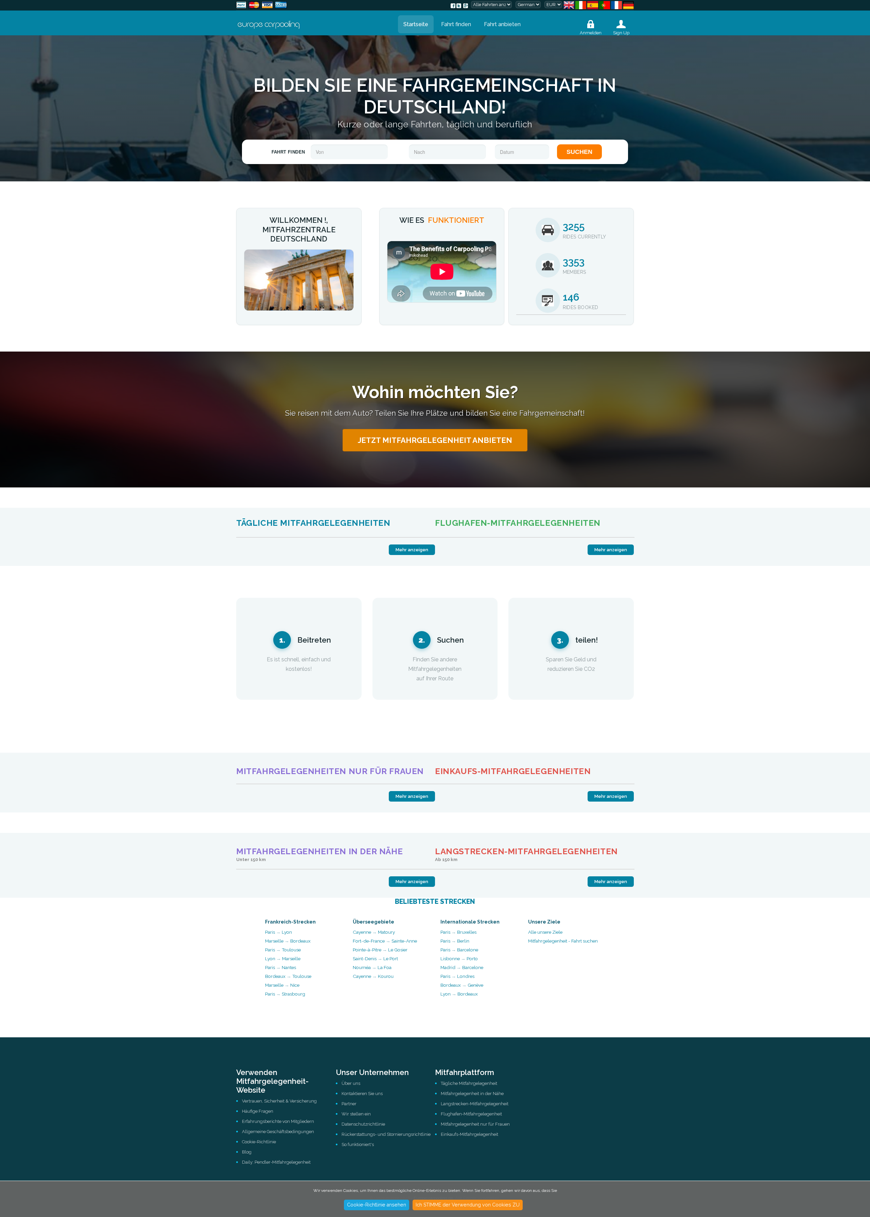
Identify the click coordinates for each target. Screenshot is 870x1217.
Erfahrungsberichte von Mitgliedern (278, 1121)
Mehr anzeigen (412, 549)
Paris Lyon (278, 932)
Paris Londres (457, 976)
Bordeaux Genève (461, 985)
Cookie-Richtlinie (259, 1141)
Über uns (351, 1083)
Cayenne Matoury (374, 932)
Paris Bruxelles (458, 932)
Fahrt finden (456, 24)
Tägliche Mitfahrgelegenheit (469, 1083)
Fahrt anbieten (502, 24)
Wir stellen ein (356, 1113)
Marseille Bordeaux (288, 941)
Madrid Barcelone (461, 967)
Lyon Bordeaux (459, 994)
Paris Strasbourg (285, 994)
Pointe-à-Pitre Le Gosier (380, 949)
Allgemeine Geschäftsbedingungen (278, 1131)
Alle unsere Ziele (545, 932)
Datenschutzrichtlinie (363, 1124)
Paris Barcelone (459, 949)
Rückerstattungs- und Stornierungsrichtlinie (386, 1134)
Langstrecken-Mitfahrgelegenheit (474, 1103)
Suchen (579, 151)
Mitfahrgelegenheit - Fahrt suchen (563, 941)
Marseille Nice (282, 985)
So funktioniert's (358, 1144)
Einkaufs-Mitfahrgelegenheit (469, 1134)
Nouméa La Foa (372, 967)
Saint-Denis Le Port (375, 958)
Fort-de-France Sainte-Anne (385, 941)
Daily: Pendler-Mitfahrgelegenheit (276, 1162)
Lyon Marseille (282, 958)
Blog (246, 1152)
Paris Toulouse (283, 949)
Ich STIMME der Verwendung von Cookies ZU (468, 1204)
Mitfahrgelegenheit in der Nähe (472, 1093)
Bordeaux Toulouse (288, 976)
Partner (349, 1103)
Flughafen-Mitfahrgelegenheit (471, 1113)
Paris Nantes (280, 967)
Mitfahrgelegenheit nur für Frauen (475, 1124)
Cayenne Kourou (373, 976)
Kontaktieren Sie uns (362, 1093)
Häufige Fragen (257, 1111)
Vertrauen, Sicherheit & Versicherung (279, 1101)
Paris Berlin (454, 941)
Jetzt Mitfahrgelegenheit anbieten (435, 440)
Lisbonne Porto (459, 958)
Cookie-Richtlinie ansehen (376, 1204)
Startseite (415, 24)
